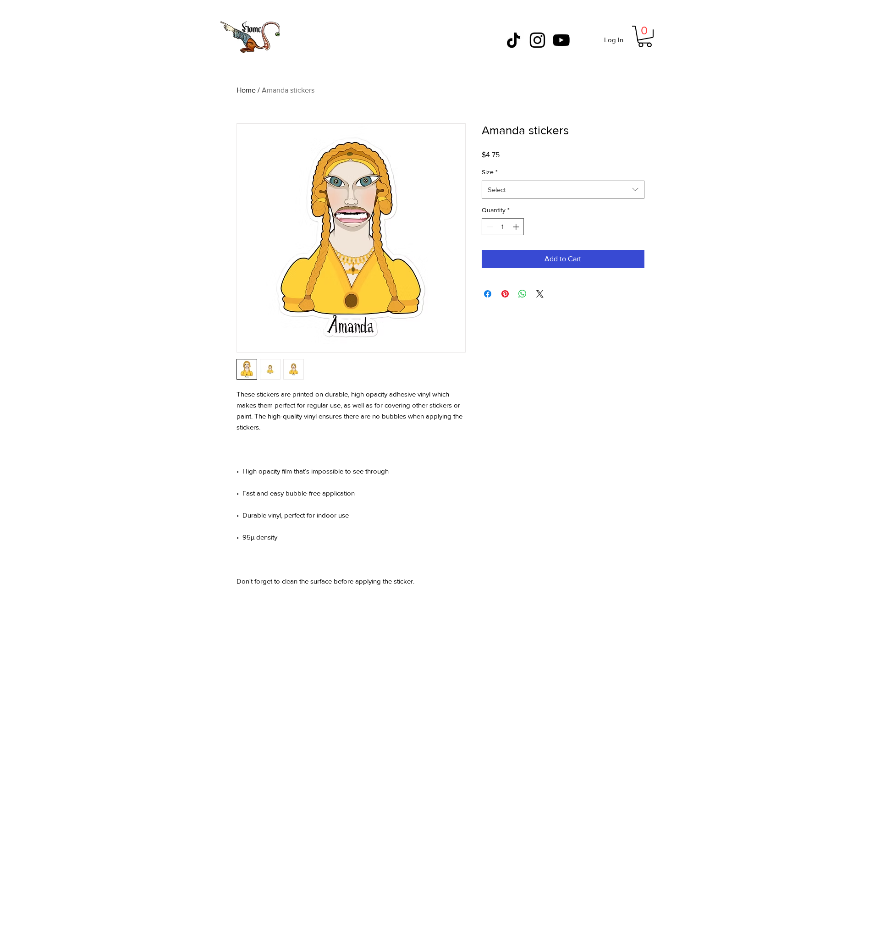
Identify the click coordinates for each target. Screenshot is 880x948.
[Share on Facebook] (487, 293)
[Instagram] (537, 40)
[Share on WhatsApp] (522, 293)
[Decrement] (489, 227)
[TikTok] (513, 40)
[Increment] (516, 227)
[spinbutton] (503, 227)
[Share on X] (539, 293)
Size (490, 172)
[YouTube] (561, 40)
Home (246, 90)
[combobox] (563, 189)
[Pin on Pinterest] (505, 293)
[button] (645, 36)
